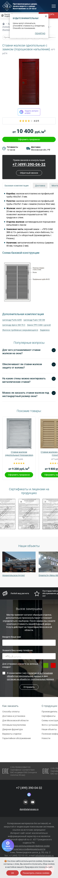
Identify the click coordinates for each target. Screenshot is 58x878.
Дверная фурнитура (12, 729)
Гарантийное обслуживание (16, 738)
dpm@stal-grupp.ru (29, 809)
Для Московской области (15, 720)
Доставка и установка (13, 716)
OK (12, 873)
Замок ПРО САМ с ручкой (39, 325)
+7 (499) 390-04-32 (29, 164)
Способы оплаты (11, 711)
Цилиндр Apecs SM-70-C (13, 325)
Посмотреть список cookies (36, 873)
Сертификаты (49, 716)
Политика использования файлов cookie (29, 846)
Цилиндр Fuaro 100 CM (34, 320)
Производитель (49, 711)
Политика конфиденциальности (29, 849)
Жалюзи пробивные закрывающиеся (20, 330)
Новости (46, 738)
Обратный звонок (29, 173)
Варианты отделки (11, 734)
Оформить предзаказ (29, 139)
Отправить (29, 687)
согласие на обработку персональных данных (30, 679)
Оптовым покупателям (14, 725)
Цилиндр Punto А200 (12, 320)
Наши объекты (49, 729)
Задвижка (44, 330)
